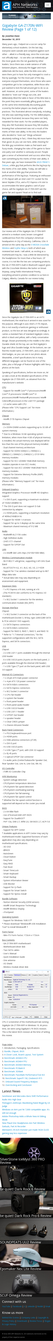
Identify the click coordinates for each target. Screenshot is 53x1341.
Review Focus (36, 1321)
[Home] (6, 5)
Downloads (22, 1321)
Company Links (28, 1317)
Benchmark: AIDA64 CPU (15, 1058)
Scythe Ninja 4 (20, 248)
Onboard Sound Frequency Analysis (21, 1081)
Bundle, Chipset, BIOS (14, 1051)
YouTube (6, 1306)
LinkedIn (31, 1306)
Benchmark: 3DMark (13, 1071)
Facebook (17, 1306)
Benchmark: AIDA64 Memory (17, 1064)
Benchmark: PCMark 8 (14, 1068)
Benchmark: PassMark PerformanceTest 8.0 (24, 1074)
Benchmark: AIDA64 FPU (15, 1061)
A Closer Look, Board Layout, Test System (23, 1054)
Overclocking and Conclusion (18, 1085)
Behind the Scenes (10, 1317)
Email (47, 1306)
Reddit (40, 1306)
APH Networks (25, 4)
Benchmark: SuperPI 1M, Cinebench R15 (23, 1078)
